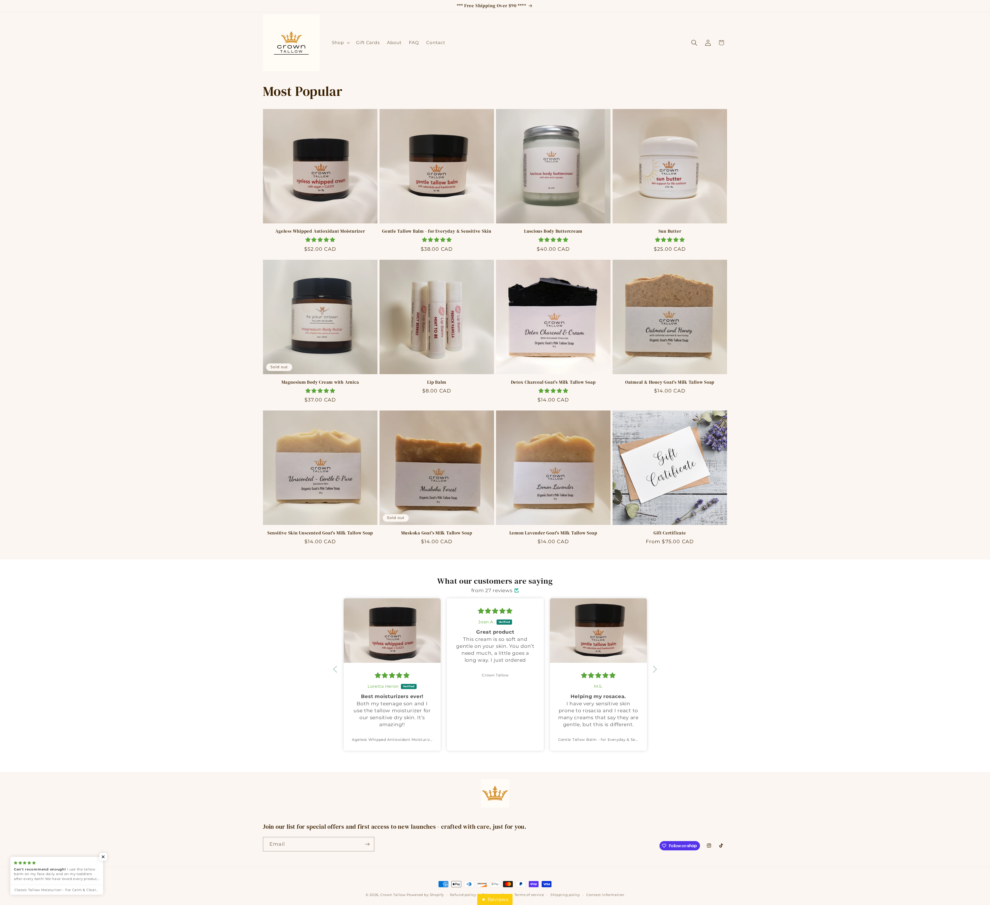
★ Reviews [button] (494, 899)
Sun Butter (669, 231)
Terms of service (529, 895)
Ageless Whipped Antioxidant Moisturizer (320, 231)
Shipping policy (565, 895)
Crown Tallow (392, 895)
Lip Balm (436, 382)
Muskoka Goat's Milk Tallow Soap (436, 533)
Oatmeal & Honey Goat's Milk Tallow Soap (669, 382)
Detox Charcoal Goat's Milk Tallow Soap (553, 382)
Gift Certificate (670, 533)
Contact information (605, 895)
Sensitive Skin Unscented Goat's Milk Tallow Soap (320, 533)
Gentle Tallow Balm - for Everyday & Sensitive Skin (436, 231)
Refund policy (463, 895)
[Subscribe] (367, 844)
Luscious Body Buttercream (553, 231)
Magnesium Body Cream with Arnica (320, 382)
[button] (340, 42)
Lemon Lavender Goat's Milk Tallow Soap (553, 533)
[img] (392, 611)
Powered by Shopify (425, 895)
